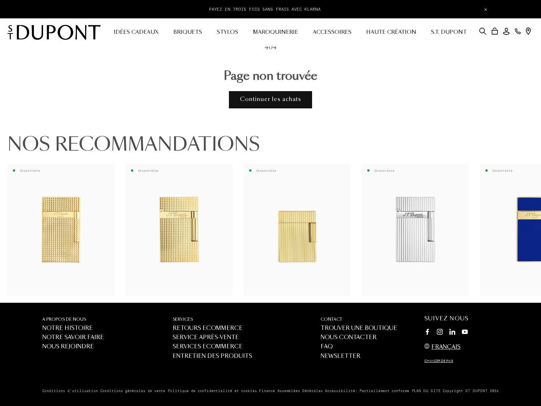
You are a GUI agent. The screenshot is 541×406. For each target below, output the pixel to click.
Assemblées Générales (300, 391)
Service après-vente (206, 337)
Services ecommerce (208, 346)
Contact (331, 319)
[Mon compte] (506, 31)
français (445, 347)
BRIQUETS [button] (187, 32)
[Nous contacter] (518, 31)
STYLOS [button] (227, 32)
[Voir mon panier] (495, 31)
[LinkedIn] (452, 333)
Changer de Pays (438, 361)
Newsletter (340, 356)
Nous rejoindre (68, 346)
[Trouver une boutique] (528, 31)
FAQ (327, 346)
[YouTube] (465, 332)
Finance (267, 391)
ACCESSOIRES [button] (332, 32)
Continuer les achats (270, 99)
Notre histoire (67, 328)
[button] (483, 31)
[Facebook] (427, 333)
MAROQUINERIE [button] (275, 32)
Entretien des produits (212, 356)
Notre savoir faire (73, 337)
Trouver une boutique (359, 328)
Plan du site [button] (426, 391)
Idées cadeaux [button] (136, 32)
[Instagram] (440, 333)
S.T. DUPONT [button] (449, 32)
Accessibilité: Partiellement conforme (367, 391)
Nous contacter (348, 337)
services (183, 319)
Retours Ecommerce (208, 328)
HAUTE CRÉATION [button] (391, 32)
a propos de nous (64, 319)
